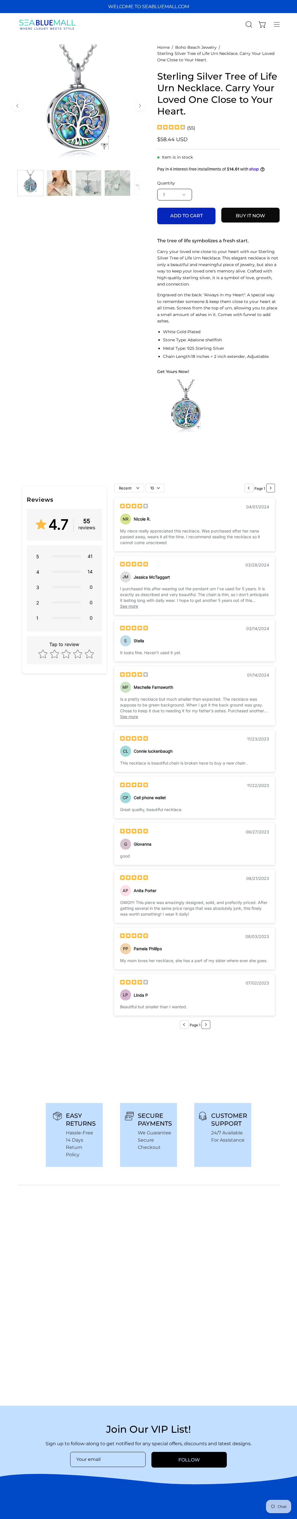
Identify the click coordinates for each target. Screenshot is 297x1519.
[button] (248, 24)
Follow (189, 1460)
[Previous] (17, 106)
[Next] (140, 106)
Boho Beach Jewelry (196, 47)
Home (163, 47)
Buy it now (250, 215)
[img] (171, 128)
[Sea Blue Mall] (47, 24)
